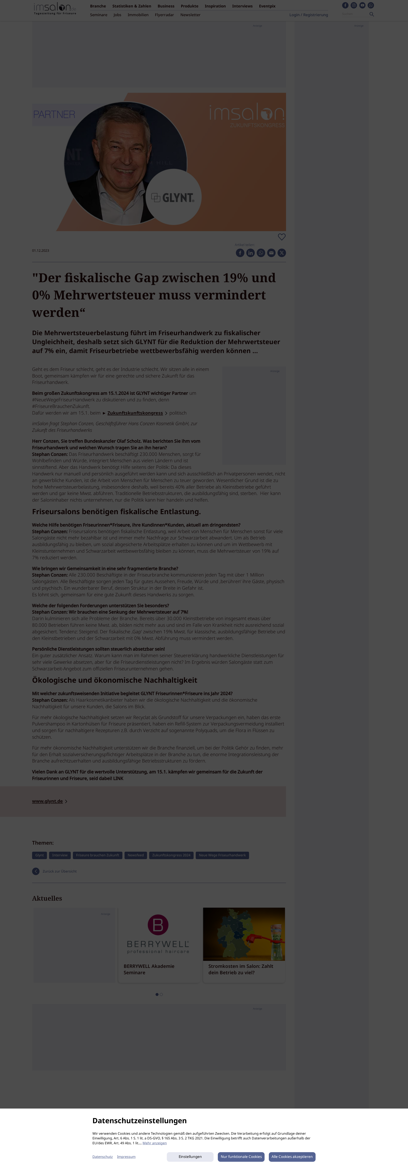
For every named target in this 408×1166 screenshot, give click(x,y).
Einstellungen (190, 1157)
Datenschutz (102, 1157)
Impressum (126, 1157)
